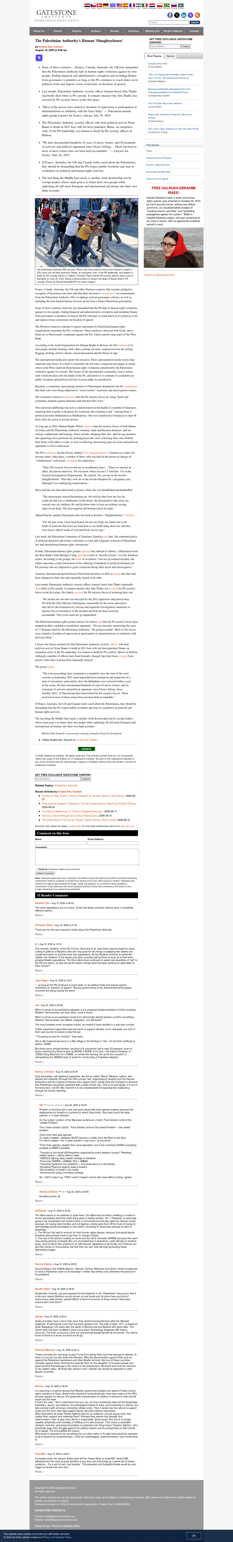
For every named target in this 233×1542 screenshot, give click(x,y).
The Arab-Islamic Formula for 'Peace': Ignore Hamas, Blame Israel (79, 820)
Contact (194, 31)
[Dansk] (99, 6)
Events (58, 31)
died (80, 555)
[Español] (125, 6)
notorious (51, 453)
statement (69, 397)
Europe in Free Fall (157, 63)
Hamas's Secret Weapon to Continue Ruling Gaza (70, 815)
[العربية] (87, 6)
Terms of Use (42, 1525)
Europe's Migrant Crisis (158, 164)
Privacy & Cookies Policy (66, 1525)
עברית (139, 8)
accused (79, 592)
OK (194, 1535)
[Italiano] (145, 6)
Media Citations (173, 31)
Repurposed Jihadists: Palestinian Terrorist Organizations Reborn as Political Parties (89, 803)
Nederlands (152, 8)
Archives (133, 31)
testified (129, 515)
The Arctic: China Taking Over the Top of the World (173, 128)
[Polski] (159, 6)
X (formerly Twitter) (87, 739)
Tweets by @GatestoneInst (159, 275)
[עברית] (138, 6)
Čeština (93, 8)
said (106, 536)
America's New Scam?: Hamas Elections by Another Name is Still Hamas (83, 795)
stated (50, 667)
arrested (113, 588)
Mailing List (152, 31)
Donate (114, 31)
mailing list (127, 826)
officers (114, 644)
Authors (96, 31)
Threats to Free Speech (157, 178)
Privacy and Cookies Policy (56, 1537)
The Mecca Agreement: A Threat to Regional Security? (72, 811)
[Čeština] (93, 6)
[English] (119, 6)
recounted (72, 460)
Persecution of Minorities (158, 171)
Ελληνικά (113, 8)
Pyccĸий (174, 8)
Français (132, 8)
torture (123, 345)
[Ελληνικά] (112, 6)
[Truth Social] (39, 60)
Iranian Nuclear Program (158, 157)
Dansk (99, 8)
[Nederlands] (152, 6)
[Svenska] (181, 6)
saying (117, 574)
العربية (87, 8)
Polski (159, 8)
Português (166, 8)
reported (88, 426)
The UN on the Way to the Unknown (165, 103)
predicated (108, 293)
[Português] (166, 6)
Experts (77, 31)
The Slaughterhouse (95, 453)
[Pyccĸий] (174, 6)
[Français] (132, 6)
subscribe (75, 826)
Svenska (181, 8)
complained (130, 386)
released (122, 656)
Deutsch (106, 8)
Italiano (144, 8)
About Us (39, 31)
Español (125, 8)
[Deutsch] (105, 6)
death (79, 559)
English (119, 8)
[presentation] (154, 56)
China (149, 150)
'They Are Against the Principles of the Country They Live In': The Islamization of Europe (171, 76)
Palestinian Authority (66, 785)
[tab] (154, 56)
